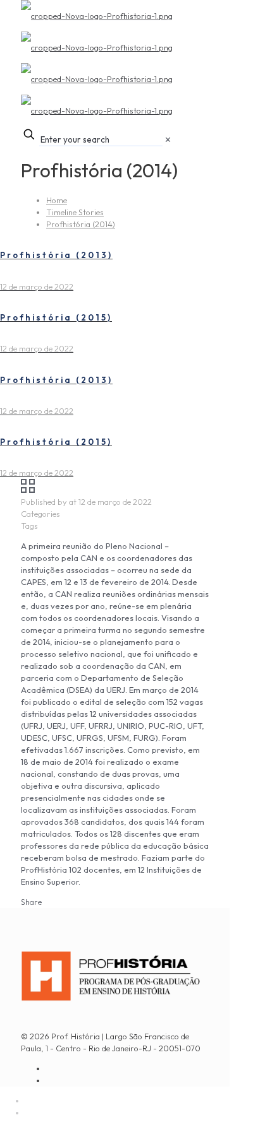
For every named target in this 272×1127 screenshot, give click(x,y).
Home (56, 200)
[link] (167, 139)
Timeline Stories (75, 212)
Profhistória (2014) (80, 224)
